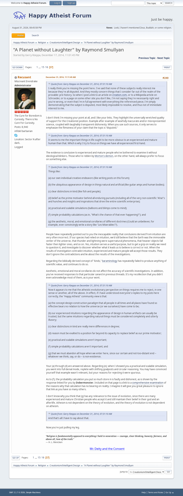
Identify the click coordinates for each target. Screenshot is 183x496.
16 (46, 67)
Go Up (16, 457)
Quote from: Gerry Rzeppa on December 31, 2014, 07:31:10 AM (81, 84)
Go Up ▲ (169, 492)
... (40, 67)
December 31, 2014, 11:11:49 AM (61, 77)
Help (144, 492)
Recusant (24, 77)
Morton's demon (104, 156)
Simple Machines (33, 492)
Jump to (123, 471)
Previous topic (147, 58)
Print (167, 67)
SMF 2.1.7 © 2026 (17, 492)
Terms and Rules (155, 492)
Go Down (18, 67)
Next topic (163, 58)
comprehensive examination (147, 382)
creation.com (119, 95)
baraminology (109, 261)
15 (42, 67)
